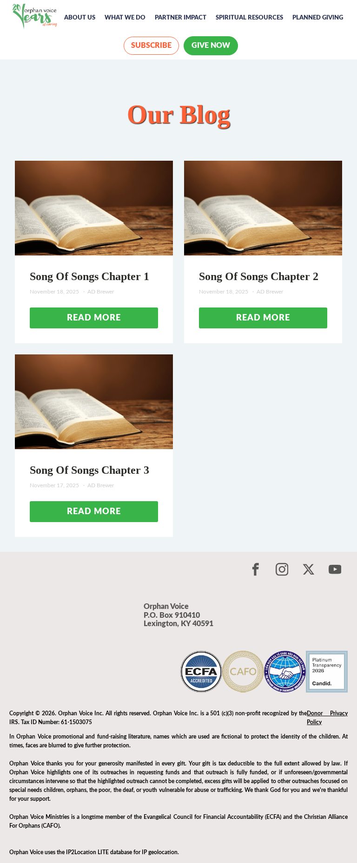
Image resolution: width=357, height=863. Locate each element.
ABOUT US (79, 18)
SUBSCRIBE (151, 45)
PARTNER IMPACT (180, 18)
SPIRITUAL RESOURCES (249, 18)
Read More (94, 318)
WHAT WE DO (125, 18)
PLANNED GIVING (317, 18)
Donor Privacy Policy (327, 718)
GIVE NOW (211, 45)
